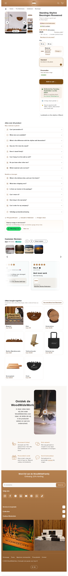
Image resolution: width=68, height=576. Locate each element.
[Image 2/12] (30, 21)
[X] (15, 496)
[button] (43, 30)
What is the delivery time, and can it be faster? (25, 178)
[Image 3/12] (30, 32)
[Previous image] (7, 22)
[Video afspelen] (45, 412)
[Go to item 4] (38, 249)
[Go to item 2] (19, 249)
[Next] (60, 257)
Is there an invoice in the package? (21, 189)
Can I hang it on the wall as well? (20, 157)
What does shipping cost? (18, 183)
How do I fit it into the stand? (19, 146)
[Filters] (31, 241)
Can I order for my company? (19, 205)
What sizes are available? (18, 135)
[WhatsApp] (37, 496)
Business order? (58, 32)
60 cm (49, 44)
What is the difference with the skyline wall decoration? (28, 140)
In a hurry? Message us (51, 96)
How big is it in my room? (47, 37)
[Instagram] (5, 496)
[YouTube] (26, 496)
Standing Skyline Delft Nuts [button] (17, 281)
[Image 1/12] (30, 15)
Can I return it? (14, 194)
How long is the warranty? (18, 200)
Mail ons (26, 228)
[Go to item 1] (10, 249)
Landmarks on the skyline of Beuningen (52, 115)
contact (50, 460)
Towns (13, 557)
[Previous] (8, 257)
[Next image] (24, 22)
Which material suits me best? (19, 168)
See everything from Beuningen (52, 302)
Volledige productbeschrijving (19, 212)
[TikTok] (42, 496)
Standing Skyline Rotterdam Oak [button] (42, 286)
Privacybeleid (36, 557)
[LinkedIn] (21, 496)
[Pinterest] (31, 496)
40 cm (42, 44)
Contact (44, 557)
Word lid (60, 485)
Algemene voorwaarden (23, 557)
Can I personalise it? (16, 129)
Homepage (6, 557)
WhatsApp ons (15, 228)
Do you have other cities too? (19, 162)
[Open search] (27, 241)
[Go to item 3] (29, 249)
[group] (16, 22)
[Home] (6, 9)
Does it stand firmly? (16, 151)
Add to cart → (51, 82)
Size (40, 40)
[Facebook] (10, 496)
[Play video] (30, 27)
